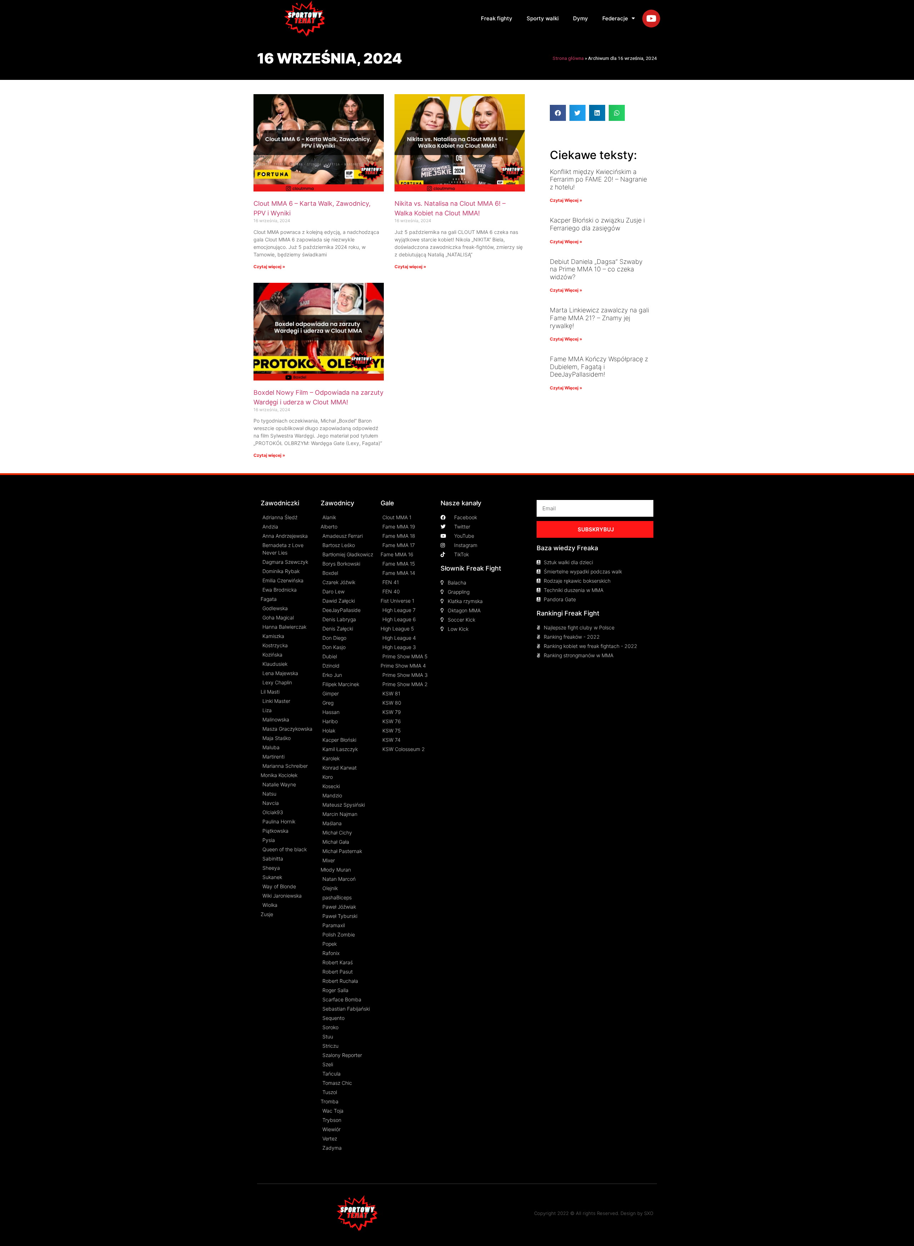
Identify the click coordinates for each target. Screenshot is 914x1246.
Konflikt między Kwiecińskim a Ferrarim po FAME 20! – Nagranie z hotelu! (598, 179)
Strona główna (568, 58)
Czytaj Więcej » (566, 200)
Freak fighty (496, 18)
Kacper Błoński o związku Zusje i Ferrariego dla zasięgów (597, 224)
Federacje (615, 18)
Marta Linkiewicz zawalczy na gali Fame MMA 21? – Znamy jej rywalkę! (599, 317)
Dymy (580, 18)
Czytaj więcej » (269, 266)
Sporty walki (543, 18)
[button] (558, 113)
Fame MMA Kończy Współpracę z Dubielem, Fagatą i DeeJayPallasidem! (599, 366)
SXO (648, 1213)
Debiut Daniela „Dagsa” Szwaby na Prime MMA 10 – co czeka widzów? (596, 269)
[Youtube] (651, 18)
